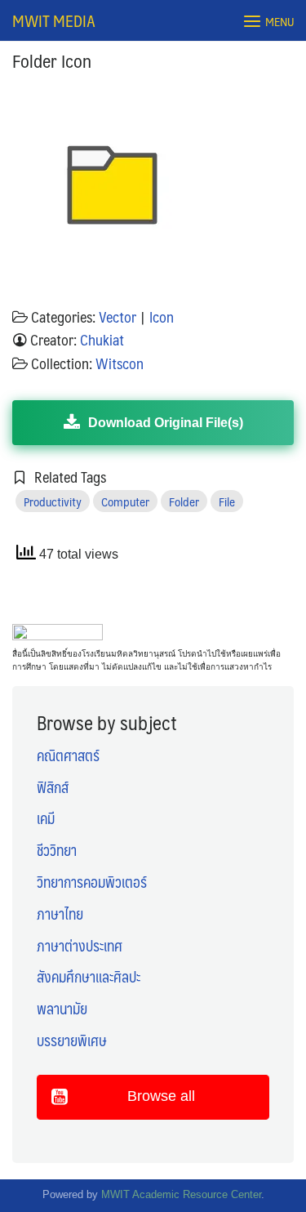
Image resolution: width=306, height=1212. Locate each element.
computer (125, 501)
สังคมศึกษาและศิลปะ (88, 977)
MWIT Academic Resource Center (181, 1194)
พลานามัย (62, 1008)
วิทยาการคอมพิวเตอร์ (92, 882)
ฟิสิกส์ (53, 787)
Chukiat (102, 340)
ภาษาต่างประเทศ (79, 946)
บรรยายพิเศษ (72, 1040)
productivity (53, 501)
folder (184, 501)
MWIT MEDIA (53, 20)
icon (161, 317)
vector (117, 317)
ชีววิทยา (57, 850)
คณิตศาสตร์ (68, 755)
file (227, 501)
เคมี (46, 818)
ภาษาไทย (60, 914)
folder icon (51, 60)
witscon (119, 363)
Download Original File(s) (165, 423)
